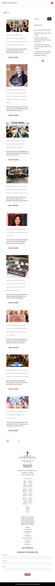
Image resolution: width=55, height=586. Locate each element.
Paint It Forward (27, 538)
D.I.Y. (27, 534)
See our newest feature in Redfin (42, 30)
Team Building (27, 531)
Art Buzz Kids (27, 529)
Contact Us (27, 544)
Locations (27, 540)
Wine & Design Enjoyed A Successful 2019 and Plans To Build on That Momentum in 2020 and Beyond (16, 144)
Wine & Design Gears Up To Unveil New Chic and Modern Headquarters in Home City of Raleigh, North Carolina (17, 189)
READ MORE (13, 57)
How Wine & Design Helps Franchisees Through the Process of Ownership (42, 39)
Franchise (27, 542)
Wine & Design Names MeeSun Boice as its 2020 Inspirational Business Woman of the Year (17, 232)
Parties (27, 527)
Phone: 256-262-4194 (27, 474)
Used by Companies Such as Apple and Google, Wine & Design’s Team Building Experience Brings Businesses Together (17, 373)
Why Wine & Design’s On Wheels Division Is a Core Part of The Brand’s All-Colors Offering (17, 415)
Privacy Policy (29, 584)
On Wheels (27, 536)
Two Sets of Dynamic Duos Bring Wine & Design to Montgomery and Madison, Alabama (42, 53)
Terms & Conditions (20, 584)
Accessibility (37, 584)
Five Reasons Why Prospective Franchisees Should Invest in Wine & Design (42, 46)
